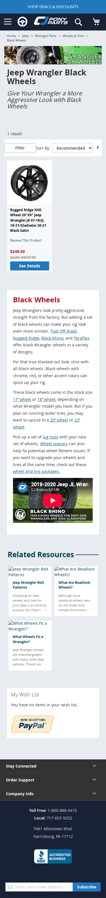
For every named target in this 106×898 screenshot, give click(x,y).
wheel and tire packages (36, 471)
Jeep (25, 36)
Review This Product (26, 240)
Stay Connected (21, 766)
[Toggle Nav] (7, 22)
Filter (20, 147)
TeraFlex (81, 338)
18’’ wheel (46, 399)
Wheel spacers (54, 443)
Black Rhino (52, 338)
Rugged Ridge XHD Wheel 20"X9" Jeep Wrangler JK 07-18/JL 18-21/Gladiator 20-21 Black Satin (28, 220)
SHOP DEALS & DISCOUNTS (53, 6)
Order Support (20, 780)
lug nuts (50, 437)
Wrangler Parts (45, 36)
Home (11, 36)
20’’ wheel (59, 420)
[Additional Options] (32, 731)
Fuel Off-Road (64, 331)
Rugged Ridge (26, 338)
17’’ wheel (22, 399)
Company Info (20, 793)
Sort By (42, 148)
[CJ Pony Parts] (51, 22)
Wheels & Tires (73, 36)
